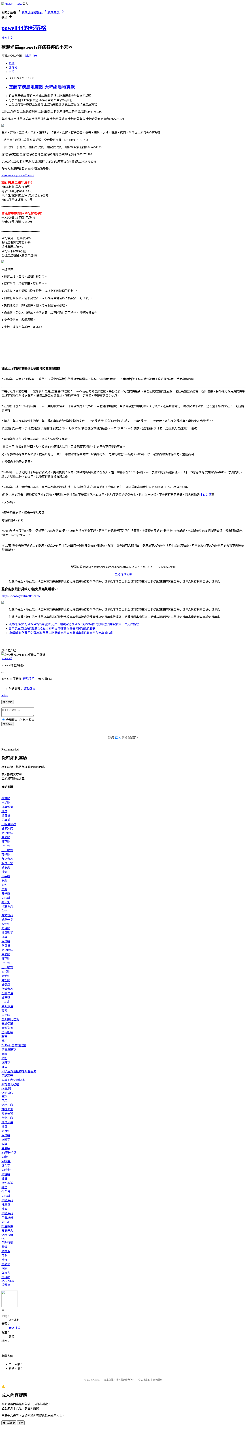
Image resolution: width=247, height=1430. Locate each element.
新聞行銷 (7, 1242)
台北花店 (7, 1118)
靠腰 (4, 1054)
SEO (4, 1096)
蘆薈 (4, 1246)
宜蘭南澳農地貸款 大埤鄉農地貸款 (42, 87)
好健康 (5, 984)
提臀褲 (5, 1284)
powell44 (6, 658)
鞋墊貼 (5, 854)
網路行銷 (7, 1235)
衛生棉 (5, 1222)
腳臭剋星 (7, 806)
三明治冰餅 (8, 824)
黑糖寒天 (7, 1075)
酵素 (4, 1010)
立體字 (5, 1139)
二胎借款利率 (123, 574)
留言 (34, 678)
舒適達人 (7, 1230)
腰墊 (4, 1058)
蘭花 (4, 1041)
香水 (4, 1259)
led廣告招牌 (8, 1152)
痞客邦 (26, 678)
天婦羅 (5, 893)
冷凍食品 (7, 906)
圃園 (4, 1268)
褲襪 (4, 1178)
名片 (11, 71)
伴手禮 (5, 876)
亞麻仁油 (7, 993)
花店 (4, 1100)
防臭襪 (5, 819)
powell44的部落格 (23, 28)
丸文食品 (7, 858)
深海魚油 (7, 1006)
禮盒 (4, 871)
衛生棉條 (7, 1226)
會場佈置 (7, 1113)
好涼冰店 (7, 828)
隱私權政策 (144, 1379)
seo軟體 (6, 1088)
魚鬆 (4, 880)
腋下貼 (5, 841)
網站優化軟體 (10, 1084)
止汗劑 (5, 845)
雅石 (4, 1036)
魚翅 (4, 911)
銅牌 (4, 1144)
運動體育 (29, 688)
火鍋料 (5, 898)
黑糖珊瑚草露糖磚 (13, 1080)
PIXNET (96, 1379)
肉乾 (4, 885)
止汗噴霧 (7, 850)
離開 (20, 1423)
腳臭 (4, 811)
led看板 (6, 1170)
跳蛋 (4, 1209)
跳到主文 (7, 38)
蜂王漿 (5, 997)
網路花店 (7, 1105)
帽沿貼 (5, 802)
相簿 (11, 63)
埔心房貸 (205, 494)
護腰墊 (5, 1062)
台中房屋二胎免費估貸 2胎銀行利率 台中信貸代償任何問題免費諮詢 (52, 628)
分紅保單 (7, 1023)
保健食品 (7, 989)
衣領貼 (5, 798)
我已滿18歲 (9, 1423)
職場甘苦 (31, 55)
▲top (4, 695)
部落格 (13, 67)
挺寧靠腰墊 (8, 1049)
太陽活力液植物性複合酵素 (18, 1071)
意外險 (5, 1015)
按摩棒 (5, 1204)
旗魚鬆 (5, 867)
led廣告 (6, 1161)
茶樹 (4, 1255)
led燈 (4, 1157)
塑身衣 (5, 1272)
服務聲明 (158, 1379)
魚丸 (4, 889)
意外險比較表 (10, 1019)
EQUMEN (7, 1280)
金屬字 (5, 1148)
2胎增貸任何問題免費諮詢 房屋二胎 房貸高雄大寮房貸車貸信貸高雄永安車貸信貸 (61, 632)
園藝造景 (7, 1028)
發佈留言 (7, 724)
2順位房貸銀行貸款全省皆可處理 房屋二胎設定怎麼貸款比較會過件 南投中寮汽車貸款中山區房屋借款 (74, 624)
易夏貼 (5, 837)
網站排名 (7, 1093)
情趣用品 (7, 1200)
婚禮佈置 (7, 1109)
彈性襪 (5, 1174)
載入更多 (7, 702)
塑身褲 (5, 1277)
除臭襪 (5, 815)
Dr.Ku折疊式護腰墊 (13, 1045)
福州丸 (5, 902)
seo (3, 1238)
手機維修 (7, 1217)
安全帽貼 (7, 832)
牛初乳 (5, 1002)
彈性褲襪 (7, 1183)
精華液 (5, 1251)
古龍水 (5, 1264)
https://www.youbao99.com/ (17, 175)
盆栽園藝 (7, 1032)
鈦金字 (5, 1165)
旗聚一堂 (7, 863)
